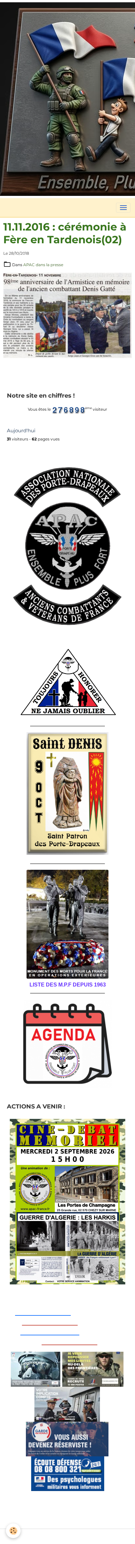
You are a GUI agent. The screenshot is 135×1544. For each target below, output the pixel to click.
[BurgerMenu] (123, 208)
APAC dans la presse (43, 264)
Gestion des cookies (67, 1536)
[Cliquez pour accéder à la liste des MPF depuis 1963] (67, 924)
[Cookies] (13, 1530)
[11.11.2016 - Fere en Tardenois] (67, 315)
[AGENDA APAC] (67, 1044)
